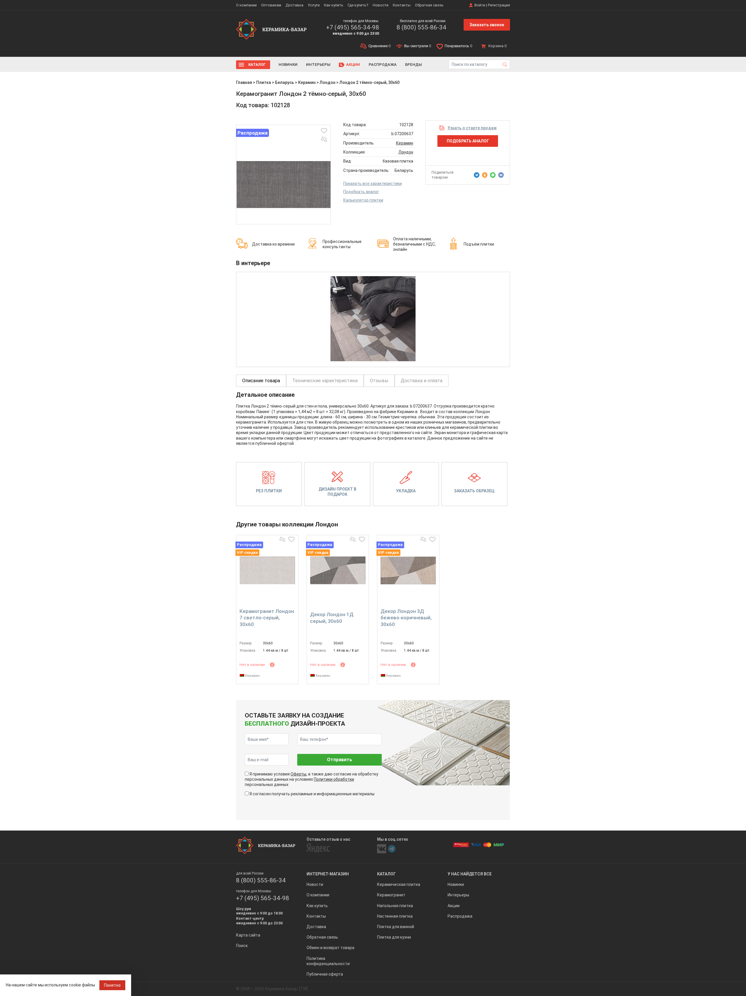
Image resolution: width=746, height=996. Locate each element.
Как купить (333, 5)
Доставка (294, 5)
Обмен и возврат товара (330, 947)
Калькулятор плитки (363, 200)
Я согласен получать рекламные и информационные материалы (311, 793)
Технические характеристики (325, 380)
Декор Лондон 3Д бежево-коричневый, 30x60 (406, 617)
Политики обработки (334, 779)
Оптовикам (271, 5)
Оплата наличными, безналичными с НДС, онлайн (414, 244)
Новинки (288, 64)
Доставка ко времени (273, 244)
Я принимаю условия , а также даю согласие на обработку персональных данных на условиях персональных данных (311, 779)
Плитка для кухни (394, 937)
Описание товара (261, 380)
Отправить (339, 759)
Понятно (112, 985)
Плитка (263, 82)
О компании (246, 5)
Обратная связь (429, 5)
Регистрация (499, 5)
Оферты (298, 774)
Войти (479, 5)
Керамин (307, 82)
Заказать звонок (486, 24)
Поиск (242, 945)
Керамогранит (391, 895)
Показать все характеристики (372, 183)
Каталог (257, 64)
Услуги (314, 5)
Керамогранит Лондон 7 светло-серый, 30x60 (267, 617)
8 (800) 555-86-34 (421, 27)
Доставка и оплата (421, 380)
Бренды (413, 64)
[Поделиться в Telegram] (477, 175)
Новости (380, 5)
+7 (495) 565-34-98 (352, 27)
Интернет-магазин (328, 874)
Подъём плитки (479, 244)
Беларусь (284, 82)
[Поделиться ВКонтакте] (501, 175)
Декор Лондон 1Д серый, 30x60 (331, 617)
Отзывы (379, 380)
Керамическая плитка (398, 884)
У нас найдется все (470, 874)
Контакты (402, 5)
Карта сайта (248, 935)
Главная (244, 82)
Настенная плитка (395, 916)
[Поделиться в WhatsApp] (493, 175)
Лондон (327, 82)
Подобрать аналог (361, 191)
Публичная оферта (325, 974)
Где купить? (358, 5)
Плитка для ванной (395, 926)
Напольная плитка (395, 905)
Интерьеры (318, 64)
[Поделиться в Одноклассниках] (485, 175)
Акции (353, 64)
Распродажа (383, 64)
